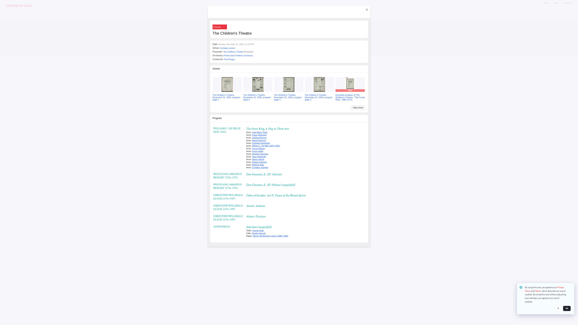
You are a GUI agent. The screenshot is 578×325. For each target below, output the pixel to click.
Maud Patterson (259, 140)
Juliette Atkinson (259, 138)
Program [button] (217, 118)
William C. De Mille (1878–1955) (266, 146)
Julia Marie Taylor (259, 132)
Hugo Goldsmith (259, 157)
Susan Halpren (258, 148)
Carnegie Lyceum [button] (227, 48)
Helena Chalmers (259, 162)
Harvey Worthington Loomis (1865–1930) (270, 236)
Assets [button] (216, 68)
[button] (367, 9)
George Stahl (258, 230)
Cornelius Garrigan (260, 167)
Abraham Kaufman (260, 154)
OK (567, 309)
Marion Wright (258, 159)
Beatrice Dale (258, 165)
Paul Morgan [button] (229, 59)
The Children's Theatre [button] (233, 52)
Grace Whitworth (259, 135)
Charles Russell (259, 233)
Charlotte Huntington (261, 143)
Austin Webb (257, 151)
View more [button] (358, 107)
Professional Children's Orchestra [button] (238, 55)
